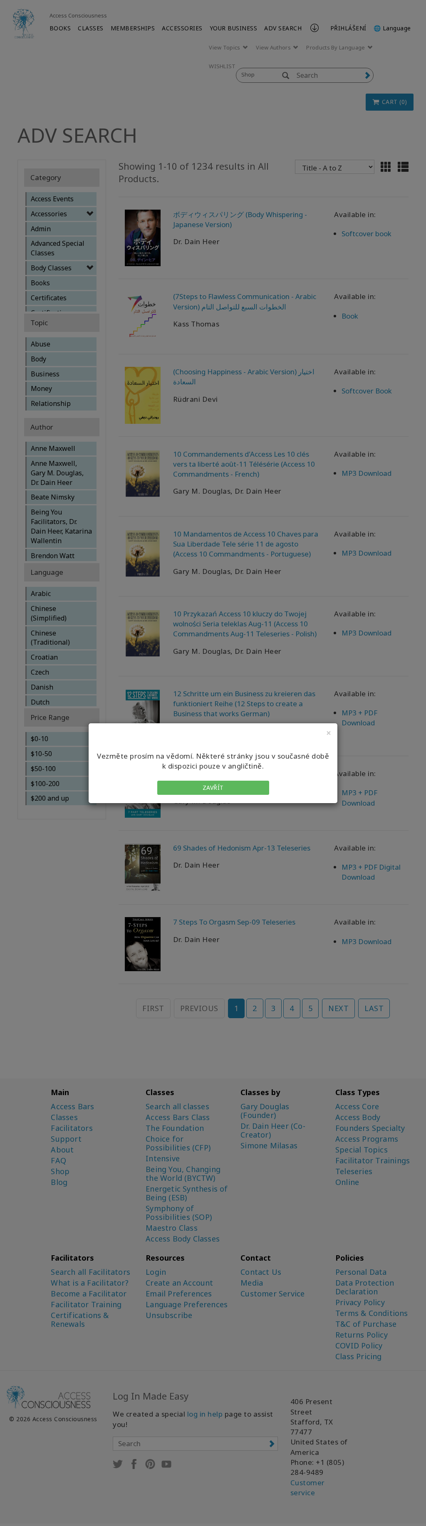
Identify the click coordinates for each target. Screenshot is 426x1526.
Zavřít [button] (213, 787)
